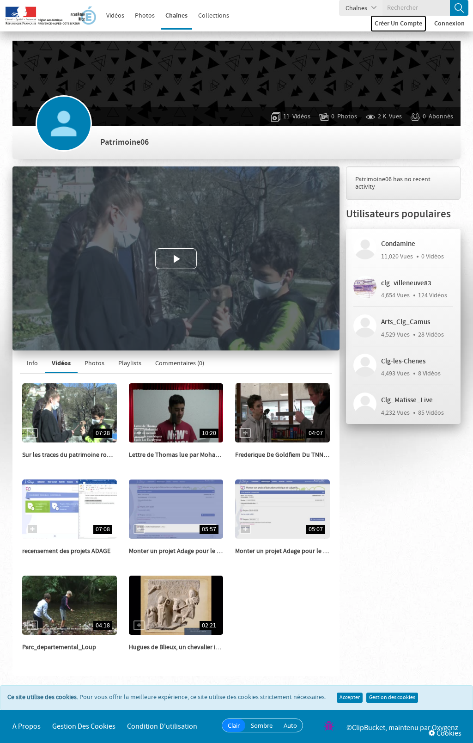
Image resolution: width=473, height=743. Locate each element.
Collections (213, 16)
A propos (26, 726)
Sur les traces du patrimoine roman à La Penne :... (90, 455)
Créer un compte (398, 23)
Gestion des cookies (392, 697)
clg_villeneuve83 (406, 283)
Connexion (449, 23)
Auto (290, 725)
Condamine (398, 244)
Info (32, 363)
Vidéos (115, 16)
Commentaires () (179, 363)
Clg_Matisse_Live (407, 400)
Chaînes (176, 16)
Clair (234, 725)
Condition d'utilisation (162, 726)
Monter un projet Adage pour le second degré (191, 551)
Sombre (262, 725)
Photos (145, 16)
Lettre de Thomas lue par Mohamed (178, 455)
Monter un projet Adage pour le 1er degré (292, 551)
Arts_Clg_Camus (405, 322)
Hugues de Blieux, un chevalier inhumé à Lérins (193, 647)
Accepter (350, 697)
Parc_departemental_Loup (59, 647)
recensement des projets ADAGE (66, 551)
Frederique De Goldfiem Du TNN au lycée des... (299, 455)
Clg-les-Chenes (403, 361)
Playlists (129, 363)
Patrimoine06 (51, 464)
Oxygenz (445, 728)
